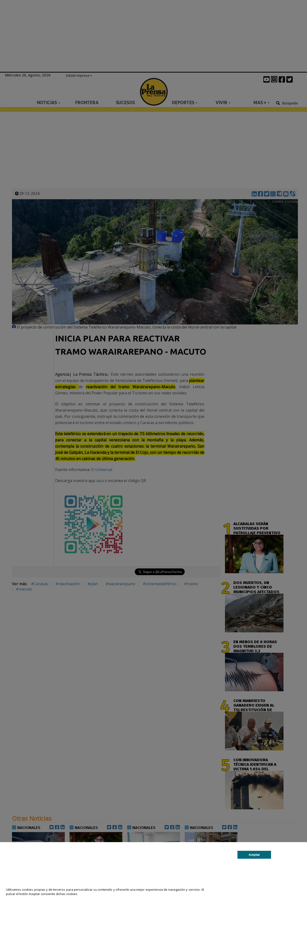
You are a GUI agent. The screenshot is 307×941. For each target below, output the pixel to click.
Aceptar (254, 854)
